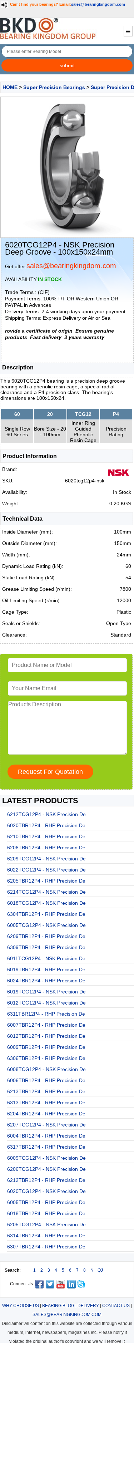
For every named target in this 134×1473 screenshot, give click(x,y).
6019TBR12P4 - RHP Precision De (46, 969)
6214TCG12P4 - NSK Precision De (46, 892)
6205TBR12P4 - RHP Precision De (46, 881)
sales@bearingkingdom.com (98, 4)
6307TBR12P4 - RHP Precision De (46, 1246)
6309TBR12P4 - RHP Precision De (46, 947)
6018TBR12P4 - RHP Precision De (46, 1213)
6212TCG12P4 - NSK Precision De (46, 814)
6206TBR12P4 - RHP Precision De (46, 847)
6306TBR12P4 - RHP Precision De (46, 1058)
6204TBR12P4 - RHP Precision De (46, 1113)
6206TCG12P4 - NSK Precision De (46, 1169)
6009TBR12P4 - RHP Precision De (46, 1047)
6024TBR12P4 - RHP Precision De (46, 980)
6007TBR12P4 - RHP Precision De (46, 1025)
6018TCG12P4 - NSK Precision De (46, 903)
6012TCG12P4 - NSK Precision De (46, 1003)
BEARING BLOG (58, 1305)
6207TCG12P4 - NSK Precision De (46, 1125)
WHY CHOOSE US (20, 1305)
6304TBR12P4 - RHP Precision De (46, 914)
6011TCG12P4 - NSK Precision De (46, 958)
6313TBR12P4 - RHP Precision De (46, 1102)
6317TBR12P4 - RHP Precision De (46, 1147)
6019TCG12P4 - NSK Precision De (46, 992)
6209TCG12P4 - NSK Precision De (46, 858)
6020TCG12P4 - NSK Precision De (46, 1191)
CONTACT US (116, 1305)
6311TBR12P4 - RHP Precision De (46, 1014)
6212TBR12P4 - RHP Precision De (46, 1180)
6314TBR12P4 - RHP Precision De (46, 1235)
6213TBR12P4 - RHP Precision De (46, 1091)
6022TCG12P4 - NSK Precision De (46, 870)
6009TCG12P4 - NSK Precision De (46, 1158)
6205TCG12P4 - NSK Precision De (46, 1224)
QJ (100, 1270)
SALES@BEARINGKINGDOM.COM (67, 1314)
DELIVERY (88, 1305)
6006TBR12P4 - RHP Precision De (46, 1080)
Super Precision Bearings (54, 87)
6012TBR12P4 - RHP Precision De (46, 1036)
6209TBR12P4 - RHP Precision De (46, 936)
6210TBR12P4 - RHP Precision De (46, 836)
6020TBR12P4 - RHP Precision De (46, 825)
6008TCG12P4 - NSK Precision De (46, 1069)
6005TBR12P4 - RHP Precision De (46, 1202)
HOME (10, 87)
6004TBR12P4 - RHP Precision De (46, 1136)
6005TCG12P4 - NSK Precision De (46, 925)
